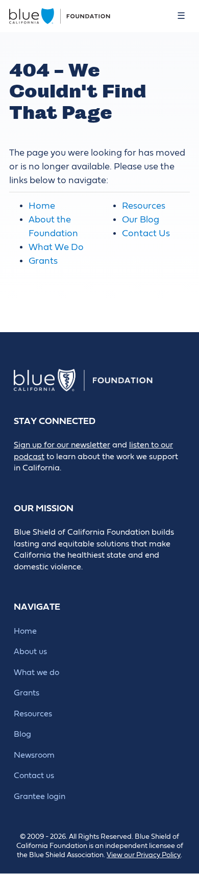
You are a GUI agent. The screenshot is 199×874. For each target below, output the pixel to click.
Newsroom (34, 755)
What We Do (56, 247)
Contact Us (146, 233)
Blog (22, 734)
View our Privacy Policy (144, 855)
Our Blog (140, 219)
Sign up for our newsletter (62, 445)
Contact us (34, 775)
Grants (43, 261)
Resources (143, 206)
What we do (36, 672)
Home (42, 206)
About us (30, 651)
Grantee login (39, 796)
